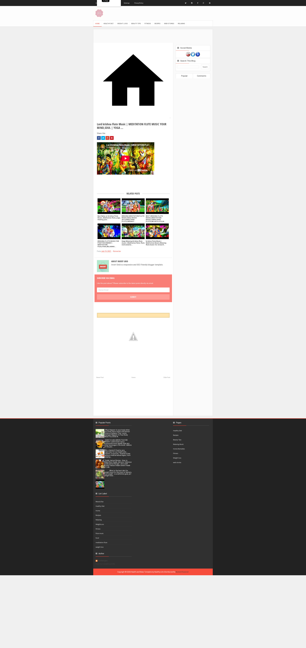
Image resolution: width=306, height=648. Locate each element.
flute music (100, 533)
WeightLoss (100, 524)
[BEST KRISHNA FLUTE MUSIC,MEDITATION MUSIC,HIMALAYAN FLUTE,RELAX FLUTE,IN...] (157, 206)
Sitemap (127, 3)
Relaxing (99, 520)
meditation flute (101, 542)
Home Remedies (179, 449)
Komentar (117, 251)
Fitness (175, 453)
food (97, 538)
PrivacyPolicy (138, 3)
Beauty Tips (177, 440)
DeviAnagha (102, 561)
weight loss (100, 547)
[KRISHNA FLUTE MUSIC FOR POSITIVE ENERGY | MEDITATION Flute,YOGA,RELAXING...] (109, 231)
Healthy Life (158, 572)
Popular (184, 76)
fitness (98, 529)
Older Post (166, 377)
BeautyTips (100, 501)
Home (133, 377)
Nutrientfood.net (182, 572)
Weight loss (177, 458)
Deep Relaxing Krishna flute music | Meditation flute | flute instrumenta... (133, 243)
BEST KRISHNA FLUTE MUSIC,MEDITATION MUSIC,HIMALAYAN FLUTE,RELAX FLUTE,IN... (155, 218)
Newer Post (100, 377)
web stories (177, 462)
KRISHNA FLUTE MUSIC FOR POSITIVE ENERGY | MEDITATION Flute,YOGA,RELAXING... (108, 243)
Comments (201, 76)
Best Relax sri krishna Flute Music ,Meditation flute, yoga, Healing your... (109, 218)
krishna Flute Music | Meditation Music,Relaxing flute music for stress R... (156, 243)
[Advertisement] (153, 34)
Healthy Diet (100, 506)
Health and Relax (137, 572)
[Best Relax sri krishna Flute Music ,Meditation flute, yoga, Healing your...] (109, 206)
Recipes (98, 515)
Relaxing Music (178, 444)
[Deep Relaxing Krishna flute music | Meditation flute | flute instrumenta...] (133, 231)
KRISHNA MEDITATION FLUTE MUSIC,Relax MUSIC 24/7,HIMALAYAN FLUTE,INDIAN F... (133, 218)
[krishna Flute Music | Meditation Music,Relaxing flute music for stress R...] (157, 231)
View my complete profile (105, 564)
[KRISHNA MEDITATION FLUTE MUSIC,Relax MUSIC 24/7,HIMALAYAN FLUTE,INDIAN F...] (133, 206)
